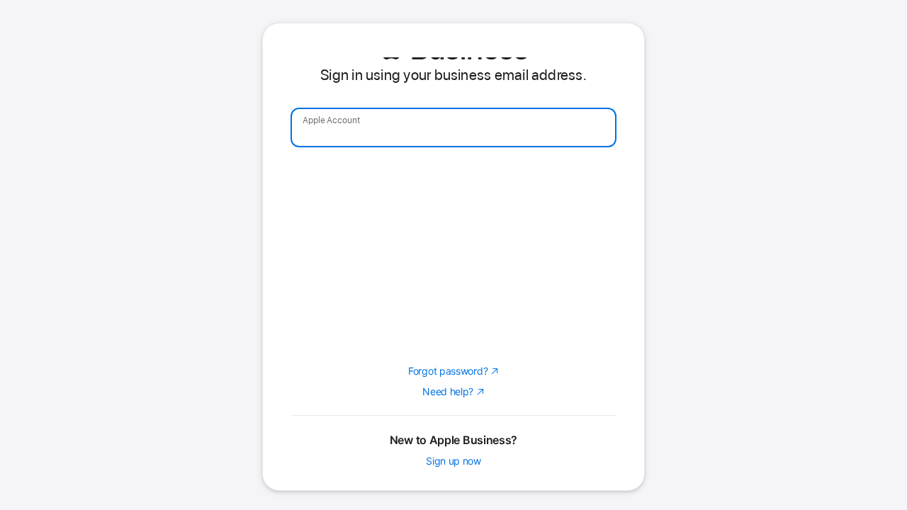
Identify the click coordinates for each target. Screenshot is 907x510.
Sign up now (453, 460)
